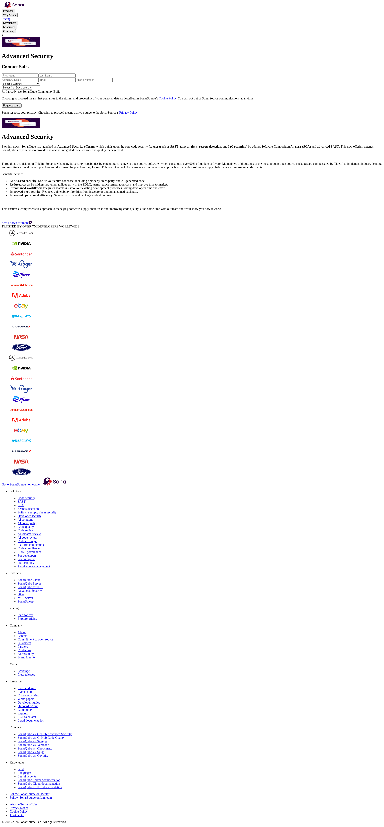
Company (8, 31)
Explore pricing (27, 618)
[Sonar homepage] (14, 7)
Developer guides (29, 702)
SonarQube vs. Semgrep (33, 741)
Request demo (11, 105)
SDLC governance (29, 552)
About (22, 632)
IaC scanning (26, 562)
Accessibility (26, 653)
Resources (9, 27)
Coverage (24, 671)
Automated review (29, 534)
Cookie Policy (167, 98)
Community (25, 709)
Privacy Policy (128, 112)
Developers (9, 22)
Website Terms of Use (23, 804)
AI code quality (27, 523)
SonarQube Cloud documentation (39, 783)
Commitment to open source (35, 639)
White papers (26, 699)
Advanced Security (30, 590)
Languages (24, 772)
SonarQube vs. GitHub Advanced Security (45, 734)
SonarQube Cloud (29, 580)
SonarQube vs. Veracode (33, 745)
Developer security (29, 516)
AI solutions (25, 519)
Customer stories (28, 695)
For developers (27, 555)
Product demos (27, 688)
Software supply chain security (37, 512)
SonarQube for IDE (30, 587)
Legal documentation (31, 720)
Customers (24, 643)
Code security (26, 498)
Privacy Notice (19, 808)
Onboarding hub (28, 706)
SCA (21, 505)
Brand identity (27, 657)
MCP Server (25, 598)
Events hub (25, 691)
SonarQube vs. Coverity (33, 755)
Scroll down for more (15, 222)
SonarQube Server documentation (39, 780)
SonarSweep (26, 601)
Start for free (25, 615)
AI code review (27, 537)
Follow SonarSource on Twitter (29, 794)
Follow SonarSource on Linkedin (31, 797)
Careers (22, 635)
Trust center (17, 815)
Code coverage (27, 541)
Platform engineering (31, 544)
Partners (23, 646)
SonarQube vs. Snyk (31, 752)
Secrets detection (28, 508)
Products (8, 10)
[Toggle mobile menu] (192, 35)
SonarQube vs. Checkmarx (35, 748)
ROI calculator (27, 717)
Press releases (26, 674)
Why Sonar (9, 15)
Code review (26, 530)
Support (23, 713)
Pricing (6, 19)
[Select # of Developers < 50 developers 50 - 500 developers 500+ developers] (192, 87)
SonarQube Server (29, 583)
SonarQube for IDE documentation (40, 787)
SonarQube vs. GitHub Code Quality (41, 737)
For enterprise (26, 559)
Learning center (27, 776)
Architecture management (34, 566)
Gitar (21, 594)
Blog (21, 769)
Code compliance (29, 548)
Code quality (26, 526)
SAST (22, 501)
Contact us (24, 650)
